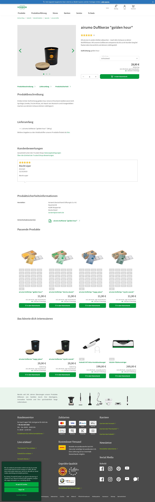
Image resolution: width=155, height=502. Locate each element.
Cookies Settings (21, 495)
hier (68, 132)
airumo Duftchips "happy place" (91, 292)
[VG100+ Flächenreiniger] (122, 342)
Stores (55, 13)
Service (79, 13)
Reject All (21, 490)
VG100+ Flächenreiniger (117, 362)
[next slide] (73, 50)
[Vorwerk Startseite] (22, 7)
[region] (21, 481)
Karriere (67, 13)
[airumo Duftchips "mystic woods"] (122, 253)
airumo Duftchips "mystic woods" (121, 292)
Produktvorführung (39, 13)
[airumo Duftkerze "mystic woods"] (62, 342)
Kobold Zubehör (37, 18)
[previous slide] (20, 50)
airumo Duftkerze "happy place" (31, 359)
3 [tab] (49, 74)
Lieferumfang (44, 86)
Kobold (29, 18)
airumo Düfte (55, 18)
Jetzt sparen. (105, 2)
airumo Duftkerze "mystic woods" (61, 359)
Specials (47, 18)
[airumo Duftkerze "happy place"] (32, 342)
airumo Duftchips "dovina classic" (61, 292)
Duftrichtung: (105, 55)
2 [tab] (46, 74)
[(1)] (86, 35)
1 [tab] (43, 74)
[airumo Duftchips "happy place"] (92, 253)
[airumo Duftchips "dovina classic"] (62, 253)
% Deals (91, 13)
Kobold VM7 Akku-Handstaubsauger (92, 362)
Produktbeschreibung (25, 86)
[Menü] (74, 478)
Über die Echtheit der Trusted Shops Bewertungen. (35, 155)
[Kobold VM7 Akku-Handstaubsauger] (92, 342)
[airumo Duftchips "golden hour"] (32, 253)
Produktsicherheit (61, 86)
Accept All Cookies (21, 484)
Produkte (22, 13)
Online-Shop (20, 18)
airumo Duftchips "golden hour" (31, 292)
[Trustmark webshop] (69, 471)
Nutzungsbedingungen (52, 153)
